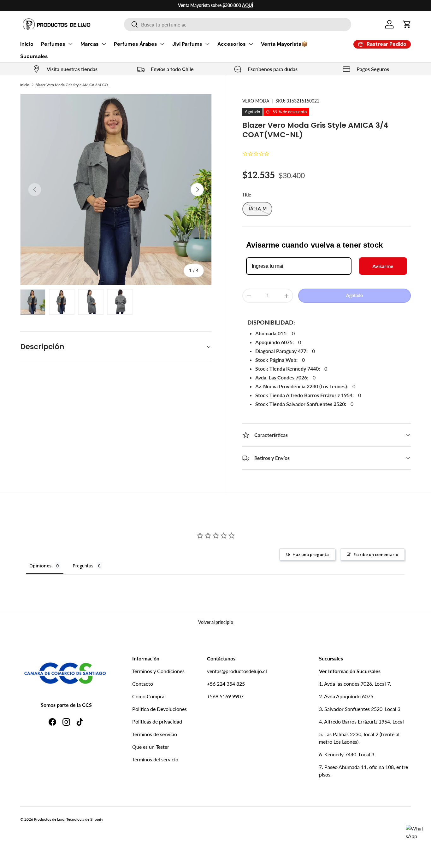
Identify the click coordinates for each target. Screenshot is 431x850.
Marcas (89, 44)
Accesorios (231, 44)
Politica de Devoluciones (159, 709)
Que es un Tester (150, 747)
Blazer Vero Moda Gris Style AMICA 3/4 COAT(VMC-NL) (73, 84)
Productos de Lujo (49, 819)
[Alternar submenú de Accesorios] (251, 44)
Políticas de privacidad (157, 721)
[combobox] (237, 24)
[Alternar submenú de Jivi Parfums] (207, 44)
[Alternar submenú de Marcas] (104, 44)
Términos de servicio (154, 734)
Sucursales (34, 56)
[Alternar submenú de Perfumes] (70, 44)
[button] (407, 24)
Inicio (26, 44)
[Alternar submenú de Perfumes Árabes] (162, 44)
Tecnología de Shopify (84, 819)
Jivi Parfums (187, 44)
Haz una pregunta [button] (310, 554)
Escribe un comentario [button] (375, 554)
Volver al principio (215, 622)
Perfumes (53, 44)
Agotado (354, 295)
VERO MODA (255, 100)
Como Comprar (149, 696)
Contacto (142, 684)
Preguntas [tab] (83, 566)
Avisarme (382, 266)
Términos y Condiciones (158, 671)
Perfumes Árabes (135, 44)
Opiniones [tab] (40, 566)
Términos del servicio (155, 759)
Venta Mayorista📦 (284, 44)
